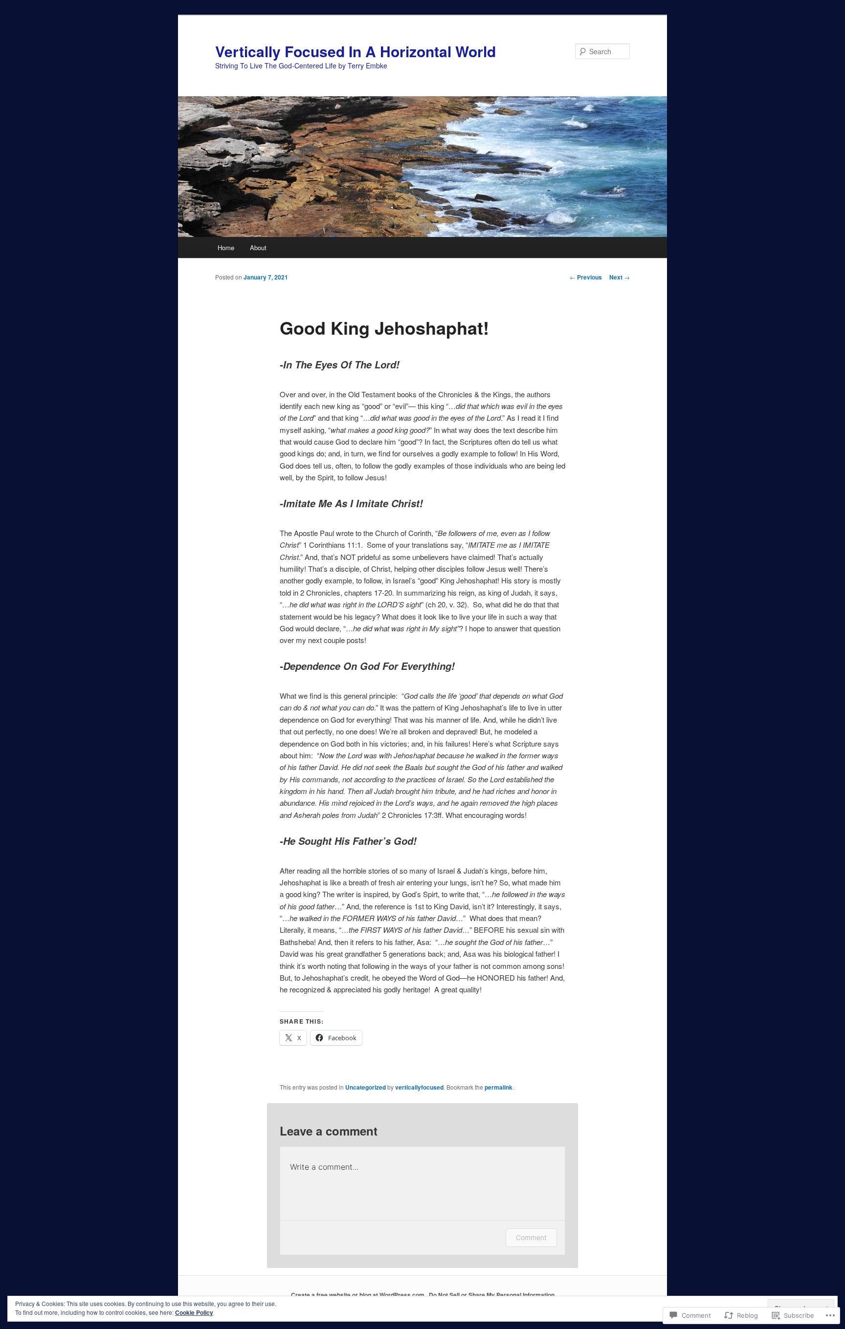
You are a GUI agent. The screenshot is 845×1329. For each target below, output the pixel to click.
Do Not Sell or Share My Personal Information (492, 1294)
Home (226, 247)
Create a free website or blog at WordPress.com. (358, 1294)
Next (619, 277)
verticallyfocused (419, 1087)
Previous (586, 277)
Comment (531, 1237)
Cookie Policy (194, 1312)
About (258, 247)
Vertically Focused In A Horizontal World (355, 51)
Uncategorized (365, 1087)
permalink (498, 1087)
